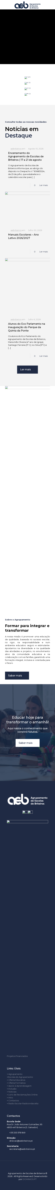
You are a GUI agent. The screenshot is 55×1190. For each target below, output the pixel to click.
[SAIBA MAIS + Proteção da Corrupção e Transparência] (27, 94)
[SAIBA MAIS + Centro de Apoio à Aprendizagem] (27, 83)
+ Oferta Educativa (16, 1080)
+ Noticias (11, 1091)
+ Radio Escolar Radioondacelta (22, 1103)
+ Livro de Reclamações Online (22, 1094)
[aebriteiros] (27, 5)
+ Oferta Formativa (16, 1083)
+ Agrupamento (14, 1074)
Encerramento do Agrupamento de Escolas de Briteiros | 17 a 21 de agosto (26, 156)
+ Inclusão (11, 1089)
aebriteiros (16, 148)
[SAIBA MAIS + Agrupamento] (27, 77)
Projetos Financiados (17, 1056)
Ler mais (43, 185)
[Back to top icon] (27, 1167)
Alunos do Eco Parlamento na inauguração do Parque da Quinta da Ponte (26, 327)
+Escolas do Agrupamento (20, 1077)
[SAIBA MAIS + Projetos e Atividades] (27, 89)
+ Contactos (13, 1100)
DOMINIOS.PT (30, 1179)
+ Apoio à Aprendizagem (19, 1086)
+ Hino (10, 1097)
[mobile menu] (50, 4)
